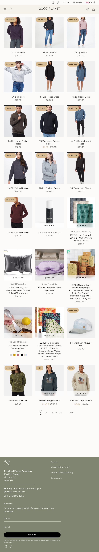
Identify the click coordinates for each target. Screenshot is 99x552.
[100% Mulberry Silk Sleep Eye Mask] (49, 264)
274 (60, 412)
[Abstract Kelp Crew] (18, 380)
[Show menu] (5, 9)
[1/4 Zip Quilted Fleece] (18, 168)
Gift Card (66, 2)
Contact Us (56, 478)
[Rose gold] (18, 355)
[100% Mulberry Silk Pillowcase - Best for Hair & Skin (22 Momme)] (18, 264)
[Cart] (94, 9)
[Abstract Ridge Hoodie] (49, 380)
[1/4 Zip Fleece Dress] (49, 76)
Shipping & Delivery (60, 467)
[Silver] (11, 355)
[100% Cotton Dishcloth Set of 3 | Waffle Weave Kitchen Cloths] (81, 212)
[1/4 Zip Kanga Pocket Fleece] (18, 121)
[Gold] (14, 355)
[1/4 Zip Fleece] (18, 32)
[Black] (22, 355)
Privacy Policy (46, 540)
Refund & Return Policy (62, 472)
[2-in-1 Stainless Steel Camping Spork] (18, 322)
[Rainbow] (25, 355)
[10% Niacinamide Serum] (49, 212)
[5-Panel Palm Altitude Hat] (81, 322)
